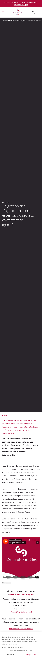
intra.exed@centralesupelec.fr (21, 629)
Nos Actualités (14, 21)
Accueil (5, 21)
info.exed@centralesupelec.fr (21, 612)
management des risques (21, 594)
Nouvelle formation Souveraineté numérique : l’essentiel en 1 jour (21, 3)
